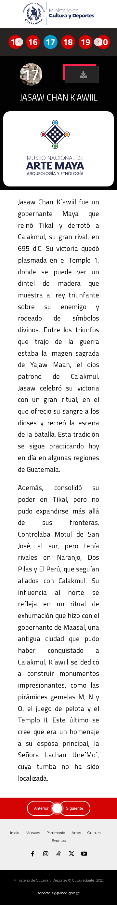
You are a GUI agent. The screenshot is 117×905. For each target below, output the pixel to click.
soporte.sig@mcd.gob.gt (58, 893)
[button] (82, 74)
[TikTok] (58, 854)
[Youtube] (84, 854)
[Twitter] (71, 854)
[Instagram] (45, 854)
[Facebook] (32, 854)
